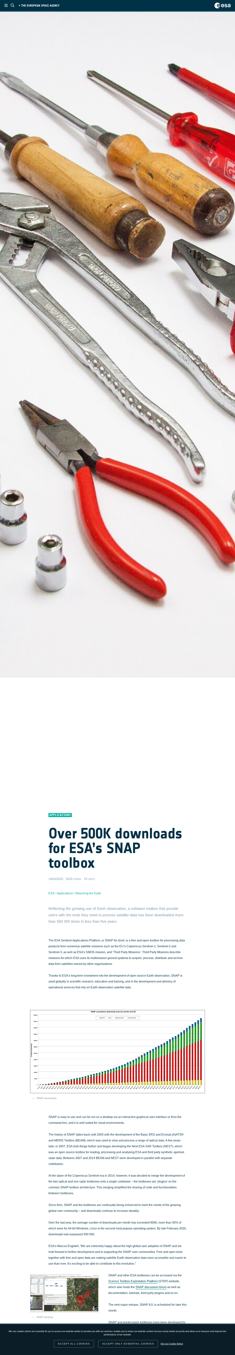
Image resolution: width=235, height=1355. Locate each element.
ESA (51, 893)
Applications (65, 893)
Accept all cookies (74, 1344)
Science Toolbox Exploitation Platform (133, 1281)
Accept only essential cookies (128, 1344)
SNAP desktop (45, 1317)
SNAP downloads (47, 1098)
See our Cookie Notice (171, 1344)
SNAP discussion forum (151, 1287)
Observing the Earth (88, 893)
